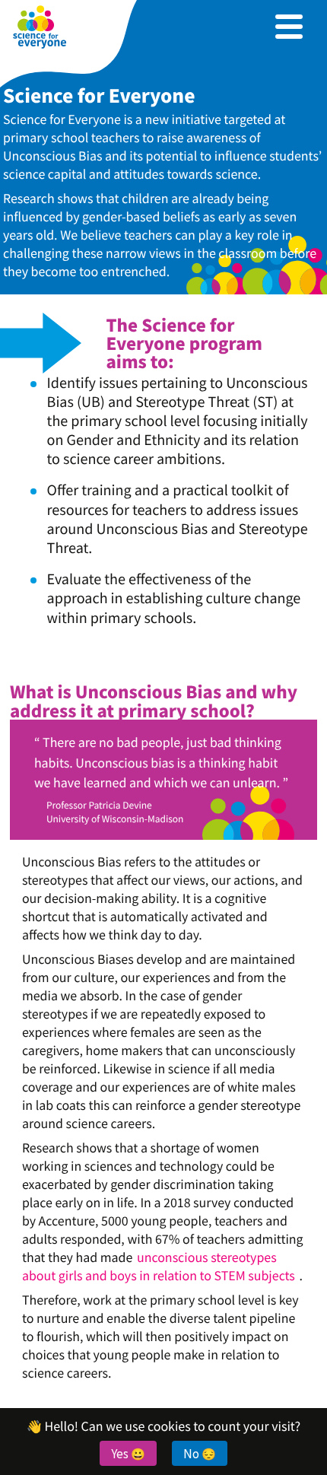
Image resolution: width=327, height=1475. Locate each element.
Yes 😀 (128, 1453)
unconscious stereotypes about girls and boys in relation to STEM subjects (158, 1266)
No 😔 (199, 1453)
